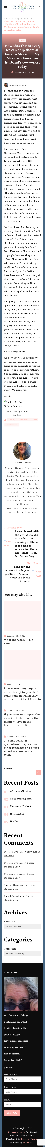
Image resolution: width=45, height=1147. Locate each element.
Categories (10, 948)
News (22, 40)
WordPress (29, 1142)
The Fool (14, 821)
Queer (34, 420)
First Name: (10, 1074)
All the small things (20, 791)
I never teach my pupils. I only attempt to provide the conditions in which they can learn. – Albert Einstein (22, 694)
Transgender (11, 425)
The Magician (17, 814)
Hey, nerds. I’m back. (21, 806)
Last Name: (10, 1087)
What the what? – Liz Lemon (18, 642)
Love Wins (23, 420)
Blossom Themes (29, 1139)
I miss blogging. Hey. (21, 799)
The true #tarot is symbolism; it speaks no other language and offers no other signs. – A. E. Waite (21, 748)
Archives (9, 921)
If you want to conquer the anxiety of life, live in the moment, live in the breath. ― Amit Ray (22, 720)
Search (8, 767)
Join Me (12, 1113)
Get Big (12, 420)
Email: (7, 1099)
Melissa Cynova (18, 85)
